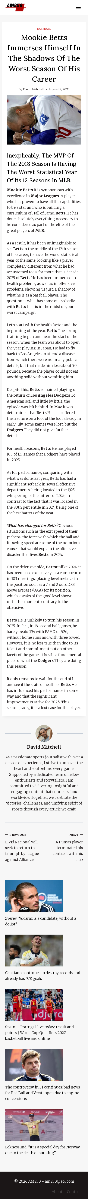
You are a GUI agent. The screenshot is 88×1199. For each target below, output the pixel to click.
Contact (74, 1191)
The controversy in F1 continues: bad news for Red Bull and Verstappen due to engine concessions (42, 1093)
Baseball (44, 28)
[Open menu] (78, 7)
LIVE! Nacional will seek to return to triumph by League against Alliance (22, 847)
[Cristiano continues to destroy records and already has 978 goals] (44, 950)
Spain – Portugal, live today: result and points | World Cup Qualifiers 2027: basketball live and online (39, 1033)
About (57, 1191)
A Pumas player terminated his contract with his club (68, 847)
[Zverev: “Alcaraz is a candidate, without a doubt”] (44, 896)
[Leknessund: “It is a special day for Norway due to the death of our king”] (44, 1125)
